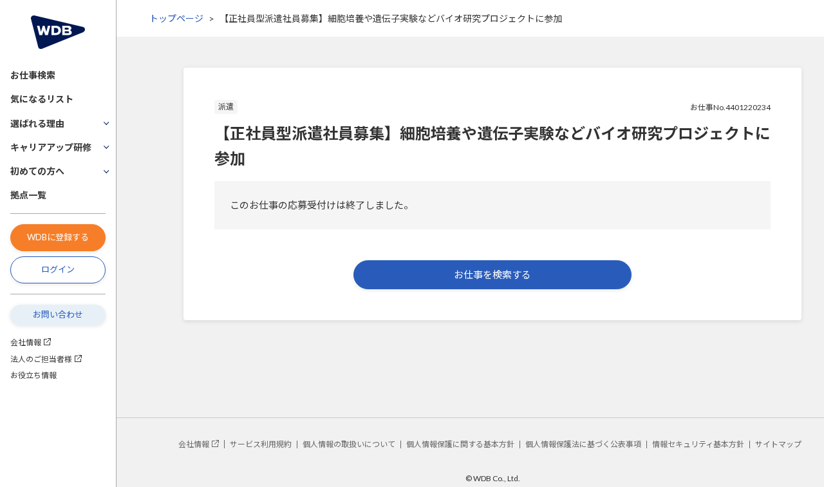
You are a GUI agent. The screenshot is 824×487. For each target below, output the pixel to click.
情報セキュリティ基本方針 (698, 444)
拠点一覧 (28, 194)
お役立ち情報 (33, 375)
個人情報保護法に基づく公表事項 (583, 444)
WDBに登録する (58, 237)
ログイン (58, 269)
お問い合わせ (58, 314)
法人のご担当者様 (41, 359)
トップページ (176, 18)
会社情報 (25, 342)
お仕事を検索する (492, 274)
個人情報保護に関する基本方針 (460, 444)
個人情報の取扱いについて (349, 444)
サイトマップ (778, 444)
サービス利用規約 (261, 444)
